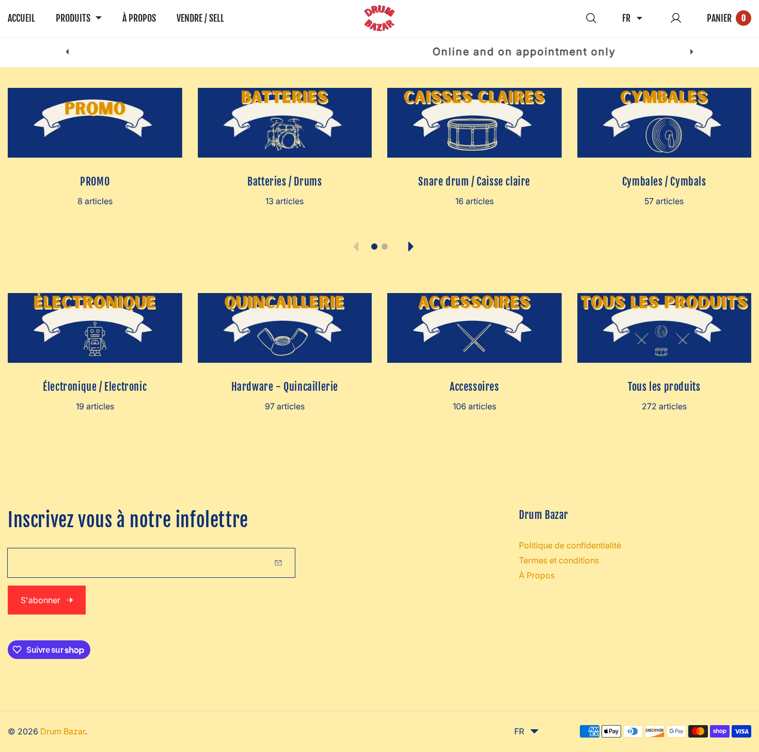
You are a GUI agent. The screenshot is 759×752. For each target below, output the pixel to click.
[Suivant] (692, 51)
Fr (626, 18)
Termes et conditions (559, 560)
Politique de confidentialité (570, 545)
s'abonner (40, 600)
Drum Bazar (62, 731)
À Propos (537, 575)
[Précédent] (66, 51)
